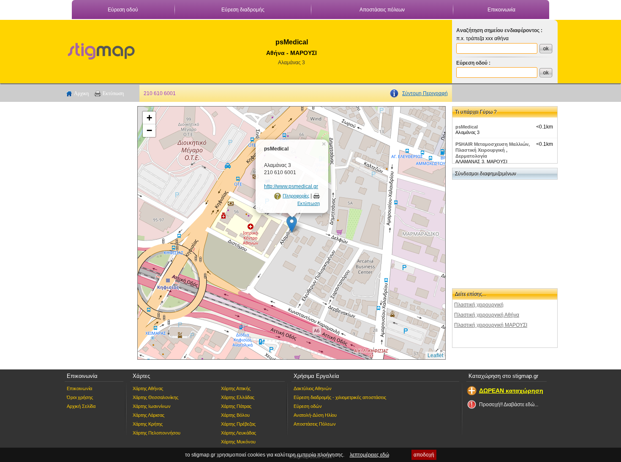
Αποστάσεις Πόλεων (315, 423)
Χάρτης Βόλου (235, 415)
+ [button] (149, 117)
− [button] (149, 130)
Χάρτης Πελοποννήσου (156, 432)
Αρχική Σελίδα (81, 406)
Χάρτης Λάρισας (148, 415)
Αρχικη (81, 93)
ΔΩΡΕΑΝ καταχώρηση (511, 390)
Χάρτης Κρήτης (148, 423)
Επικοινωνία (501, 10)
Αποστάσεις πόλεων (382, 10)
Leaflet (435, 355)
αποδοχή (424, 455)
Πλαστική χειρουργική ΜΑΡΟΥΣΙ (490, 325)
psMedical (466, 126)
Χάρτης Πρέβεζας (238, 423)
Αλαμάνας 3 (291, 63)
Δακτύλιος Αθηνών (313, 388)
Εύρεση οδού (123, 10)
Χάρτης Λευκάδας (238, 432)
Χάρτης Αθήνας (148, 388)
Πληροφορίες (296, 195)
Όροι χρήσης (80, 397)
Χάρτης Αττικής (236, 388)
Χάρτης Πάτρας (236, 406)
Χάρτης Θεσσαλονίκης (155, 397)
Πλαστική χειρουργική (479, 305)
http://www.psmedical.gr (291, 186)
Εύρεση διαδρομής (242, 10)
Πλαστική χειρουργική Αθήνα (486, 315)
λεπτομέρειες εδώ (369, 455)
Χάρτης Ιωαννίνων (152, 406)
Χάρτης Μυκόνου (238, 441)
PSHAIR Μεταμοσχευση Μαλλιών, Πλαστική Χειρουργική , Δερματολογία (492, 150)
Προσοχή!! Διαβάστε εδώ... (508, 404)
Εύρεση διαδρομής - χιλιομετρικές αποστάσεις (340, 397)
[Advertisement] (97, 233)
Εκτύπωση (113, 93)
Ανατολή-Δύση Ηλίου (315, 415)
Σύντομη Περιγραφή (425, 93)
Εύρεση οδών (308, 406)
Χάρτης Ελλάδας (237, 397)
